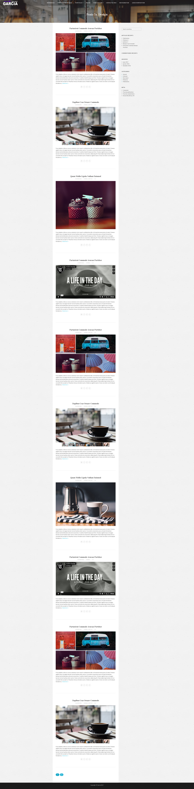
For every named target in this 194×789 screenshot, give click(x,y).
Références (51, 2)
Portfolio (79, 2)
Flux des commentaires (128, 94)
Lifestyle (90, 31)
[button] (65, 143)
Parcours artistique (65, 2)
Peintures (125, 79)
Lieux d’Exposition (138, 2)
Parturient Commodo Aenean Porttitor (85, 28)
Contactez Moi (111, 2)
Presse (88, 2)
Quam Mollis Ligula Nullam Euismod (85, 176)
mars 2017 (125, 62)
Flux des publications (128, 92)
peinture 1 (125, 42)
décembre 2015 (127, 65)
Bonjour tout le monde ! (129, 43)
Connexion (125, 90)
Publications (98, 2)
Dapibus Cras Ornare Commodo (85, 102)
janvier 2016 (126, 64)
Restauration (124, 2)
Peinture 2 (125, 40)
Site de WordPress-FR (128, 95)
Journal (86, 31)
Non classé (125, 78)
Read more (65, 83)
